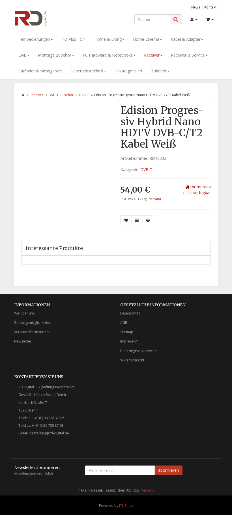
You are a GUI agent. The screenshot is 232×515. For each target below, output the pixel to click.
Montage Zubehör (54, 55)
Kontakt (210, 7)
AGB (123, 322)
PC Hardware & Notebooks (108, 55)
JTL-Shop (126, 505)
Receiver (152, 55)
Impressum (129, 341)
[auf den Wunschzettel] (126, 220)
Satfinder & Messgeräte (40, 71)
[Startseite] (22, 94)
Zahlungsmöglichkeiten (32, 322)
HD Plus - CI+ (73, 39)
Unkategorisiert (129, 71)
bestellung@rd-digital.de (49, 433)
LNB (22, 55)
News (195, 7)
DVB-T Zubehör (61, 94)
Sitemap (126, 331)
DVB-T (84, 94)
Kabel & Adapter (186, 39)
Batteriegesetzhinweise (138, 350)
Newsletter (22, 341)
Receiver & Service (188, 55)
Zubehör (159, 71)
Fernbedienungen (34, 39)
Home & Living (108, 39)
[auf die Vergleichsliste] (137, 220)
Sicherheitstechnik (86, 71)
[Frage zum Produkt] (148, 220)
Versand (155, 199)
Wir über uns (24, 313)
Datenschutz (130, 313)
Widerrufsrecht (132, 360)
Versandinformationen (32, 331)
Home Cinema (146, 39)
